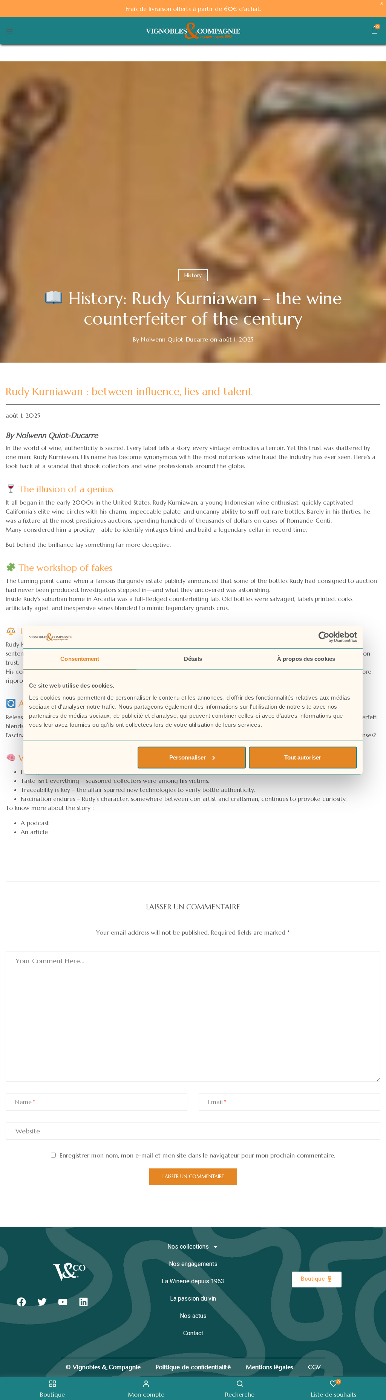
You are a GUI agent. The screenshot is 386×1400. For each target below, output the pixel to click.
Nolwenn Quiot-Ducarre (174, 339)
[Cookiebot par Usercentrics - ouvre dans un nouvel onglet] (324, 637)
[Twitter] (41, 1302)
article (39, 832)
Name (23, 1102)
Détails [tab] (193, 659)
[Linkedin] (83, 1302)
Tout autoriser (302, 757)
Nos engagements (193, 1263)
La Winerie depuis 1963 (193, 1281)
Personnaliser (187, 757)
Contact (193, 1333)
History (193, 275)
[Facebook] (21, 1302)
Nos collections (188, 1246)
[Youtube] (62, 1302)
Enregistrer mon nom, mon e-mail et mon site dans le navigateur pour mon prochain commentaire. (197, 1155)
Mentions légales (269, 1367)
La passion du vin (193, 1298)
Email (215, 1102)
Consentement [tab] (79, 659)
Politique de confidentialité (193, 1367)
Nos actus (193, 1315)
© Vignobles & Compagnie (103, 1367)
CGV (314, 1367)
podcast (38, 823)
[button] (374, 31)
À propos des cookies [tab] (306, 659)
